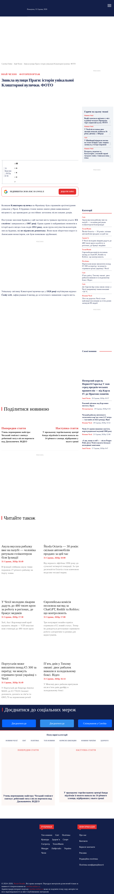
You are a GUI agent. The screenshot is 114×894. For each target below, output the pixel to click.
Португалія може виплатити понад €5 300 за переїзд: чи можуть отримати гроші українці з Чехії (18, 671)
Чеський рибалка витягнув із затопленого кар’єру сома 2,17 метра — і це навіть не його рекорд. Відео (96, 417)
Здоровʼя (92, 195)
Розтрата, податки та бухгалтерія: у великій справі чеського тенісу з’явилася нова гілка (96, 154)
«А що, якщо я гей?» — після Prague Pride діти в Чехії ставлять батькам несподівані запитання (96, 443)
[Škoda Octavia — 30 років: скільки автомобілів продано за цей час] (62, 534)
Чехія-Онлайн (19, 883)
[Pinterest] (35, 172)
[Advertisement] (57, 40)
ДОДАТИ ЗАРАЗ (67, 192)
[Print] (49, 172)
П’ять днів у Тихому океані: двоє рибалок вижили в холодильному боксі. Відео (60, 669)
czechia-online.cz (33, 886)
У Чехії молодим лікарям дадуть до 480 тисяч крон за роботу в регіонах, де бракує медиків (18, 607)
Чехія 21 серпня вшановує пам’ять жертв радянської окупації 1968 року (97, 430)
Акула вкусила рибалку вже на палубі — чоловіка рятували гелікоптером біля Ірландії (18, 552)
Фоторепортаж (29, 74)
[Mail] (88, 873)
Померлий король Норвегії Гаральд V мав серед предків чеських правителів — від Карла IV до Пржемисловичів (96, 387)
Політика (96, 211)
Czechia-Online (6, 64)
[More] (76, 172)
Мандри (99, 203)
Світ (85, 137)
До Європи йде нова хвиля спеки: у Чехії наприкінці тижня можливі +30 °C (96, 289)
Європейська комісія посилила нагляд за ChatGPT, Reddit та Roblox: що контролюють (62, 607)
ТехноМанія (86, 249)
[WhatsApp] (42, 172)
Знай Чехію (18, 64)
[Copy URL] (69, 172)
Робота (92, 213)
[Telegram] (55, 172)
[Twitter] (28, 172)
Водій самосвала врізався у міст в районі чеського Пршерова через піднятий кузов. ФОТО (97, 120)
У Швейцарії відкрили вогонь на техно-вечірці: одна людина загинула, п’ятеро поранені (96, 142)
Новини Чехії (88, 115)
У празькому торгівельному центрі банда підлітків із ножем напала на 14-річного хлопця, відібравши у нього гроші (86, 795)
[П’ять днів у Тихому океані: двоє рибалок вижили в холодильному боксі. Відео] (62, 651)
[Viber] (62, 172)
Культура (93, 200)
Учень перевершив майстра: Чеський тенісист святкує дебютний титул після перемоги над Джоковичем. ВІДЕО (28, 799)
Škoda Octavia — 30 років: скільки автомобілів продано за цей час (61, 550)
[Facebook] (21, 172)
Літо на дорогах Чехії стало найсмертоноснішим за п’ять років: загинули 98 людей (97, 300)
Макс (17, 170)
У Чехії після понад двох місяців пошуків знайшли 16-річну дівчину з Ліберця (96, 131)
